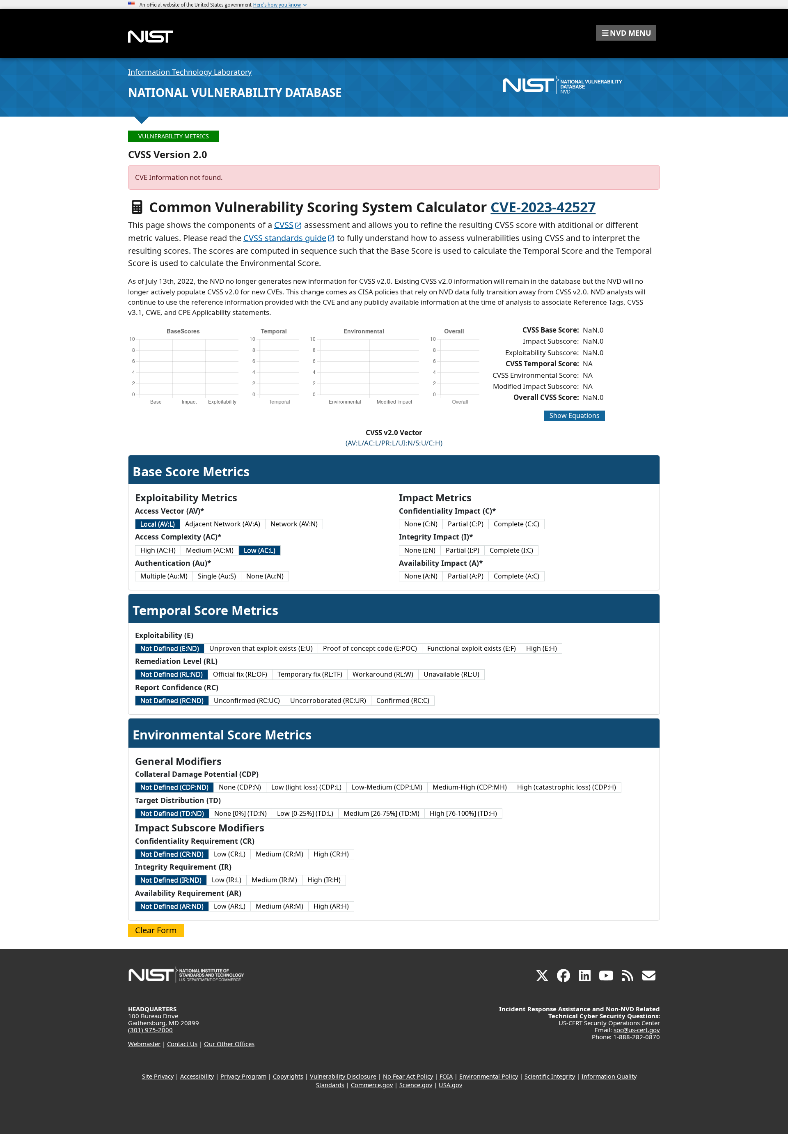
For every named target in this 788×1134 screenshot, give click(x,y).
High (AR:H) (331, 906)
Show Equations (575, 415)
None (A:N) (421, 576)
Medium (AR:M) (279, 906)
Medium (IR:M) (274, 879)
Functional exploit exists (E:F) (471, 648)
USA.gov (450, 1085)
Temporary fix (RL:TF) (309, 674)
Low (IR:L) (226, 879)
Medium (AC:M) (210, 550)
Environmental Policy (488, 1076)
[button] (626, 33)
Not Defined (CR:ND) (172, 854)
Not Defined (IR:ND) (171, 879)
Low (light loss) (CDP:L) (306, 787)
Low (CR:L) (229, 854)
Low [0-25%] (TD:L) (305, 813)
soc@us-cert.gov (637, 1030)
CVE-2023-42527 (543, 206)
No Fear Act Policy (408, 1076)
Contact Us (182, 1044)
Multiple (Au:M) (164, 576)
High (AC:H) (158, 550)
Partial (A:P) (465, 576)
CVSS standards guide (284, 237)
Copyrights (288, 1076)
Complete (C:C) (516, 523)
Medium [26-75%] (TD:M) (381, 813)
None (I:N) (419, 550)
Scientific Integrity (550, 1076)
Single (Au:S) (217, 576)
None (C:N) (421, 523)
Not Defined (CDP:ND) (174, 787)
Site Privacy (158, 1076)
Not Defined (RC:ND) (172, 700)
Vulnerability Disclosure (343, 1076)
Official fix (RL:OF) (240, 674)
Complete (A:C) (516, 576)
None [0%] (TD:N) (240, 813)
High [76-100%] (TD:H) (463, 813)
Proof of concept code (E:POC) (370, 648)
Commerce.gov (372, 1085)
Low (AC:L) (259, 550)
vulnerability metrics (173, 136)
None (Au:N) (265, 576)
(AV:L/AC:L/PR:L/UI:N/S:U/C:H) (394, 443)
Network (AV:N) (294, 523)
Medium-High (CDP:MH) (470, 787)
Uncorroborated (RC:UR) (328, 700)
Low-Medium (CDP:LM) (387, 787)
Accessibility (197, 1076)
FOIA (446, 1076)
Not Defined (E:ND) (169, 648)
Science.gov (415, 1085)
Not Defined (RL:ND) (171, 674)
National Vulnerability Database (235, 92)
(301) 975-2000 (150, 1030)
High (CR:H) (331, 854)
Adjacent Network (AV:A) (222, 523)
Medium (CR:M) (279, 854)
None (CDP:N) (240, 787)
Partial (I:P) (462, 550)
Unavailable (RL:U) (451, 674)
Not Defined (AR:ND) (172, 906)
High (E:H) (541, 648)
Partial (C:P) (465, 523)
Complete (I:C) (511, 550)
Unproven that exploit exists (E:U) (261, 648)
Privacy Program (243, 1076)
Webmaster (144, 1044)
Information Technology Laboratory (190, 72)
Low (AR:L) (229, 906)
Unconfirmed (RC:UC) (247, 700)
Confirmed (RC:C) (402, 700)
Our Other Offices (229, 1044)
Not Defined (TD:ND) (172, 813)
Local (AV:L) (157, 523)
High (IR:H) (324, 879)
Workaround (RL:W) (383, 674)
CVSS (283, 224)
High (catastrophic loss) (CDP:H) (566, 787)
